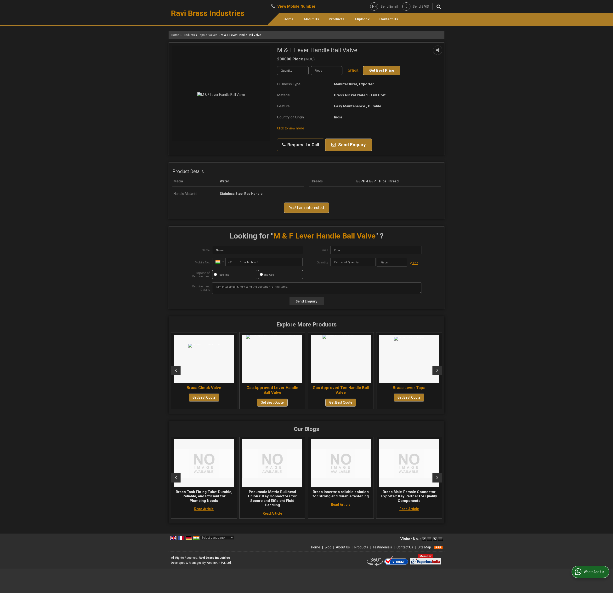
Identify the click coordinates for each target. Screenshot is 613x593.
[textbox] (326, 70)
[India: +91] (219, 262)
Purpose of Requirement (201, 274)
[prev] (176, 370)
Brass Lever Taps (379, 387)
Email (324, 250)
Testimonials (382, 547)
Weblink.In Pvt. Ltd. (219, 562)
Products (336, 19)
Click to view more (290, 128)
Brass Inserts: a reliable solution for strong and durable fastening (317, 494)
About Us (311, 19)
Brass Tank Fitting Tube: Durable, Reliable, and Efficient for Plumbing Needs (180, 496)
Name (206, 250)
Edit (355, 70)
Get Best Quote (174, 397)
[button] (296, 6)
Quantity (322, 262)
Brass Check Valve (174, 387)
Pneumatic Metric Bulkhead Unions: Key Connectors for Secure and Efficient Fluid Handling (248, 498)
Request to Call (302, 144)
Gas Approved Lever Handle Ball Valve (243, 390)
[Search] (438, 6)
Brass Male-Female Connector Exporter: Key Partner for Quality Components (385, 496)
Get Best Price (381, 70)
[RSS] (438, 547)
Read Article (180, 509)
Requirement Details (201, 288)
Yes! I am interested (306, 207)
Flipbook (362, 19)
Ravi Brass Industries (207, 13)
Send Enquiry (351, 144)
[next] (437, 370)
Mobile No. (202, 262)
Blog (328, 547)
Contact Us (388, 19)
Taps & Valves (207, 35)
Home (289, 19)
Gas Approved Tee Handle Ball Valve (312, 390)
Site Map (424, 547)
